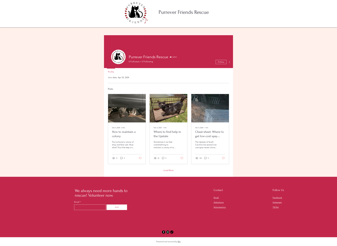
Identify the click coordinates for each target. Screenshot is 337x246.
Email (76, 202)
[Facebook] (163, 232)
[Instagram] (167, 232)
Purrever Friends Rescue (184, 12)
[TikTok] (171, 232)
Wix (179, 241)
